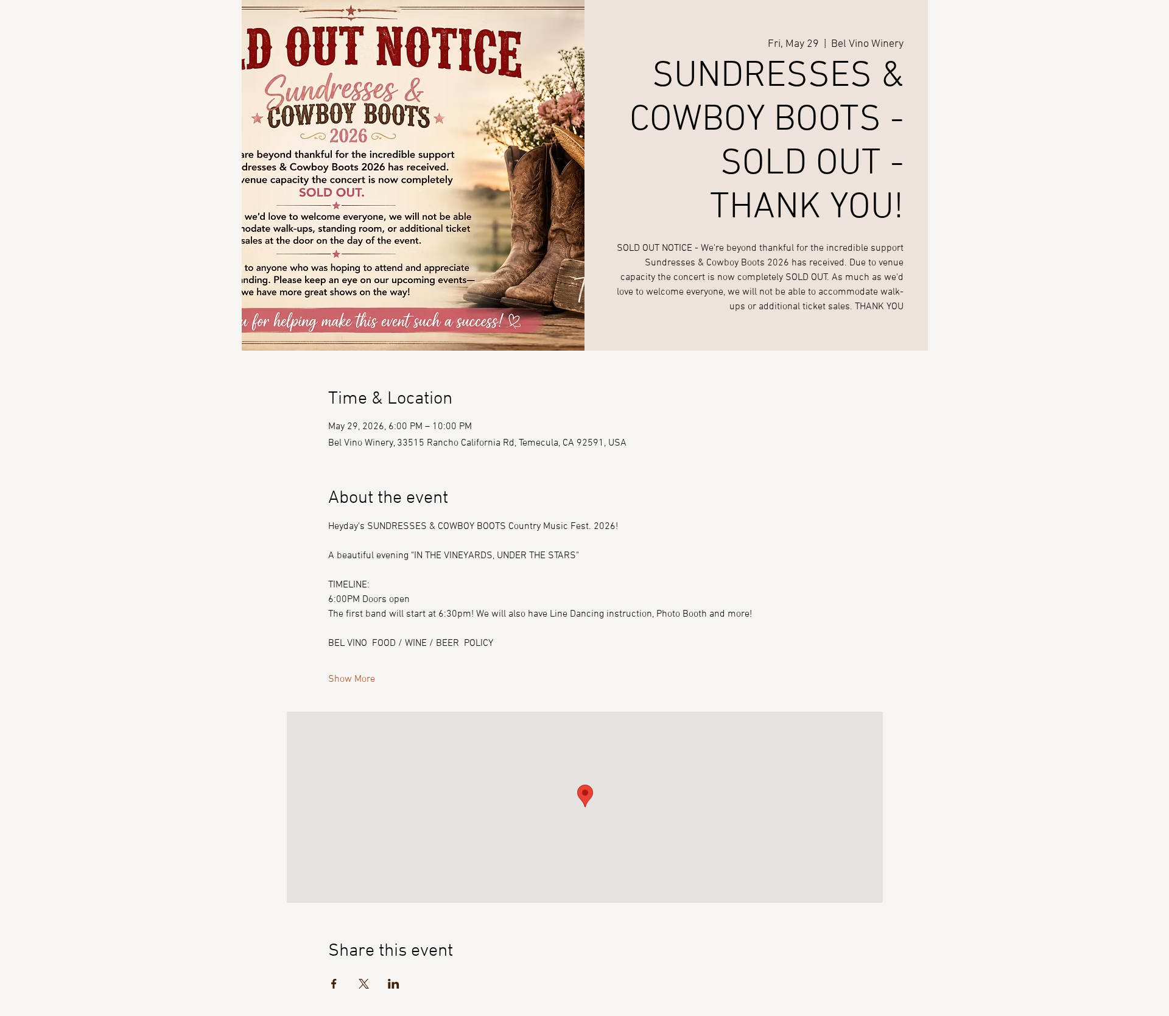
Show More (351, 679)
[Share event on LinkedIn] (393, 984)
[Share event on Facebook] (334, 984)
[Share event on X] (364, 984)
